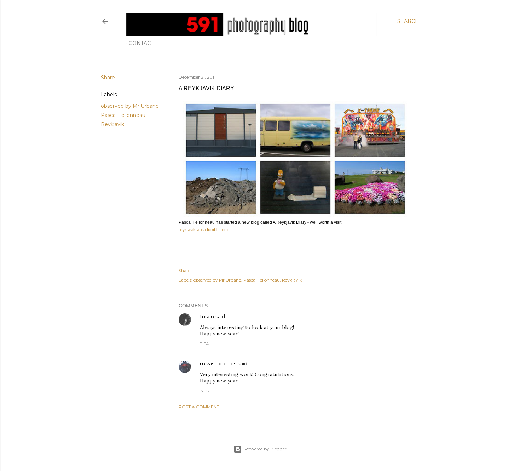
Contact (141, 43)
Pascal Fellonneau (123, 115)
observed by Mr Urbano (130, 106)
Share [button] (108, 77)
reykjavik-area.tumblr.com (203, 229)
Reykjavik (112, 124)
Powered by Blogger (266, 449)
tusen (207, 316)
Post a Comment (199, 406)
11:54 (204, 343)
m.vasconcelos (218, 364)
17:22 (205, 390)
